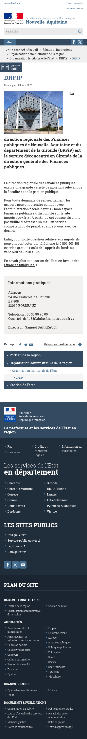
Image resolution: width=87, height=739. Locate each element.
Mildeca (52, 690)
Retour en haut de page (59, 344)
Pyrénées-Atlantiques (61, 506)
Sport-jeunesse (56, 666)
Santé (51, 657)
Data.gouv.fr (15, 552)
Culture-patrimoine (18, 659)
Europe (52, 637)
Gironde (52, 483)
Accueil (32, 50)
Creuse (12, 500)
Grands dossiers (17, 684)
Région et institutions (57, 50)
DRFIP (63, 58)
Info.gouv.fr (15, 535)
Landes (52, 494)
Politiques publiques (59, 647)
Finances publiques (19, 265)
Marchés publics (16, 722)
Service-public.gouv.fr (22, 540)
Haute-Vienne (56, 489)
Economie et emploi (18, 664)
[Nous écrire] (23, 565)
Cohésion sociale (17, 644)
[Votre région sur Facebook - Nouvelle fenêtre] (73, 42)
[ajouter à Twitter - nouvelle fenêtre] (25, 344)
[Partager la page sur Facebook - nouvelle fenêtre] (20, 344)
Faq (10, 446)
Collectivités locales (18, 649)
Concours (12, 654)
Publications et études (60, 708)
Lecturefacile (15, 67)
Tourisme (53, 671)
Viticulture (54, 676)
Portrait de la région (25, 355)
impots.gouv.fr (15, 217)
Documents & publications (25, 703)
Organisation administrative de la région (37, 54)
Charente (13, 483)
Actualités (13, 622)
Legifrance (15, 546)
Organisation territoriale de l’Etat (32, 58)
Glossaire (13, 452)
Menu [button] (10, 42)
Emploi (52, 628)
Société (52, 662)
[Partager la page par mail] (31, 344)
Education (13, 669)
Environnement (57, 633)
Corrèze (12, 494)
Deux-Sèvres (16, 506)
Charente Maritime (20, 489)
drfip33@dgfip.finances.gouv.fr (46, 318)
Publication (55, 652)
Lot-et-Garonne (57, 500)
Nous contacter (75, 2)
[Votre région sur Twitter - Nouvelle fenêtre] (80, 42)
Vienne (52, 511)
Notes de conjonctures (20, 726)
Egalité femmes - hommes (22, 690)
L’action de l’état (22, 385)
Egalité (11, 674)
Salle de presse (75, 8)
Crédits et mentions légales (41, 451)
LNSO (10, 695)
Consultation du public (20, 708)
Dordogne (14, 511)
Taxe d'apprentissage (60, 726)
